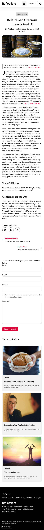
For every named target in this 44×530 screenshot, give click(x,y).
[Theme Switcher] (40, 3)
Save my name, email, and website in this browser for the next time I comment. (23, 296)
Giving (7, 377)
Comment (6, 301)
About (10, 498)
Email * (4, 275)
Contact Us (30, 498)
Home (4, 498)
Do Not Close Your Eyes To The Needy (19, 381)
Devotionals (22, 14)
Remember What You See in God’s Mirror (20, 425)
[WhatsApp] (4, 229)
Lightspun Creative (10, 523)
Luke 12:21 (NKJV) (33, 68)
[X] (17, 229)
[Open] (24, 3)
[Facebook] (11, 229)
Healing (7, 468)
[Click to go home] (9, 503)
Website (5, 285)
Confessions (19, 498)
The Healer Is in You (12, 472)
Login (38, 498)
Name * (4, 265)
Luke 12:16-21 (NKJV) (31, 103)
